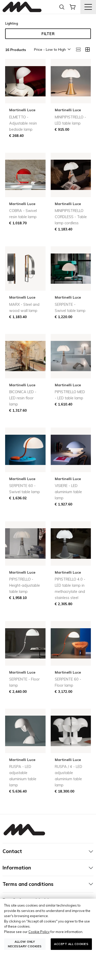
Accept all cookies (71, 944)
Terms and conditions (28, 884)
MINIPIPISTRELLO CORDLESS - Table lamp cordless (71, 216)
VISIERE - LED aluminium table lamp (68, 491)
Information (17, 868)
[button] (52, 50)
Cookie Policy (39, 932)
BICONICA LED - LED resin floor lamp (22, 398)
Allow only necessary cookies (25, 944)
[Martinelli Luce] (22, 7)
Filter (48, 34)
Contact (12, 851)
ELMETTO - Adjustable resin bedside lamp (23, 123)
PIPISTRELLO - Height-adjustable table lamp (24, 585)
